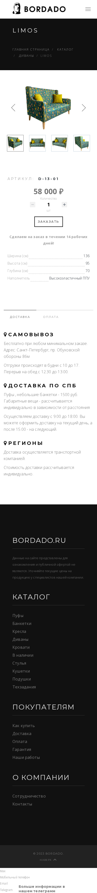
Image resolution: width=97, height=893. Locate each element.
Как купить (23, 725)
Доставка (22, 733)
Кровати (21, 647)
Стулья (19, 663)
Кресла (19, 631)
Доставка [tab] (20, 317)
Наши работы (26, 757)
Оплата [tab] (51, 317)
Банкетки (22, 623)
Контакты (22, 804)
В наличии (22, 655)
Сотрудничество (29, 796)
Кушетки (21, 671)
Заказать (48, 221)
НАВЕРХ (45, 860)
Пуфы (17, 615)
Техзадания (24, 687)
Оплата (19, 741)
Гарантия (21, 749)
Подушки (21, 679)
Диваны (20, 639)
